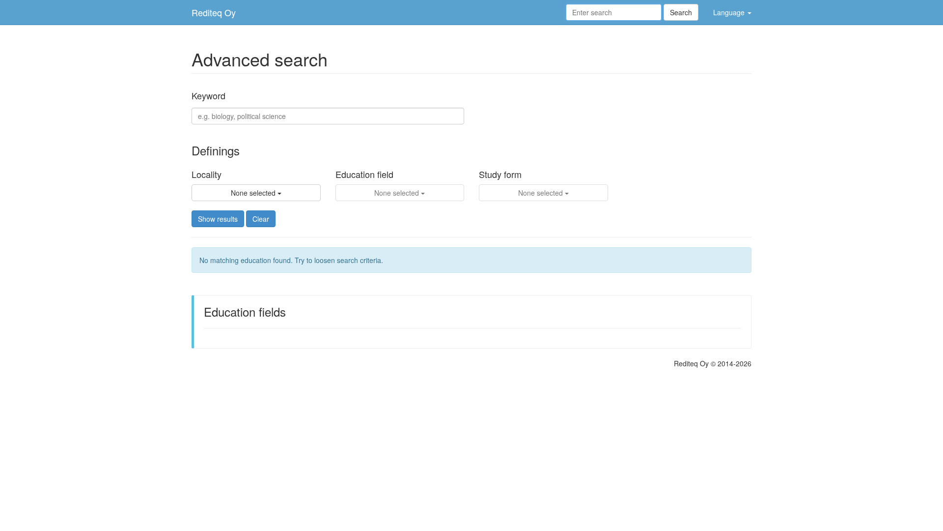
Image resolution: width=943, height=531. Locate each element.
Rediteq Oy (214, 12)
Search (681, 12)
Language (730, 12)
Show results (218, 219)
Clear (260, 219)
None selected (254, 193)
